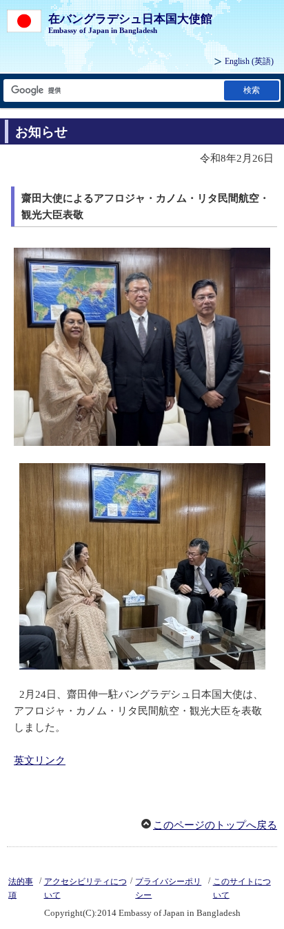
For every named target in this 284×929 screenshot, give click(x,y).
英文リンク (39, 760)
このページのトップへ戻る (215, 825)
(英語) (249, 61)
